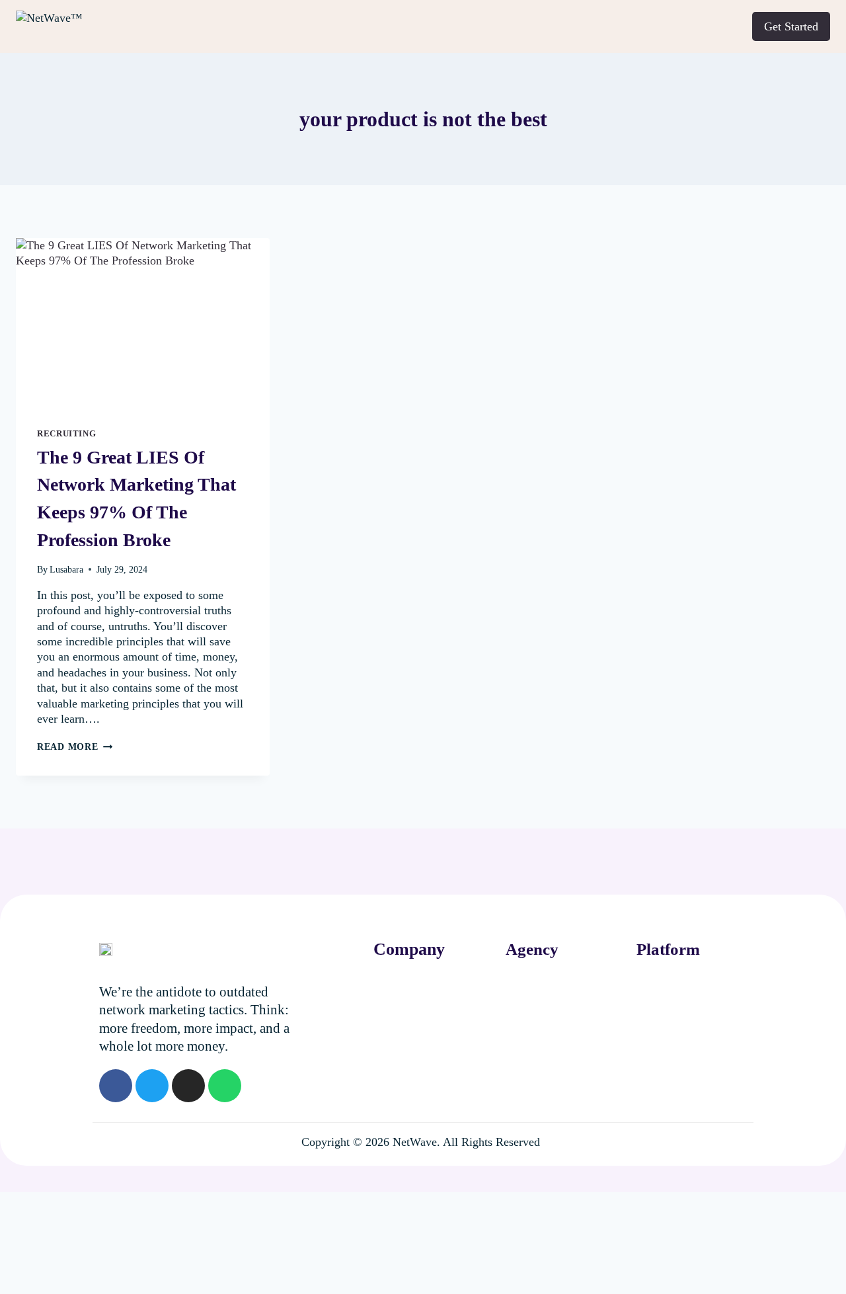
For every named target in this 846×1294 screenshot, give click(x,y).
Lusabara (66, 569)
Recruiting (66, 433)
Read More (74, 746)
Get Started (791, 26)
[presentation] (143, 322)
